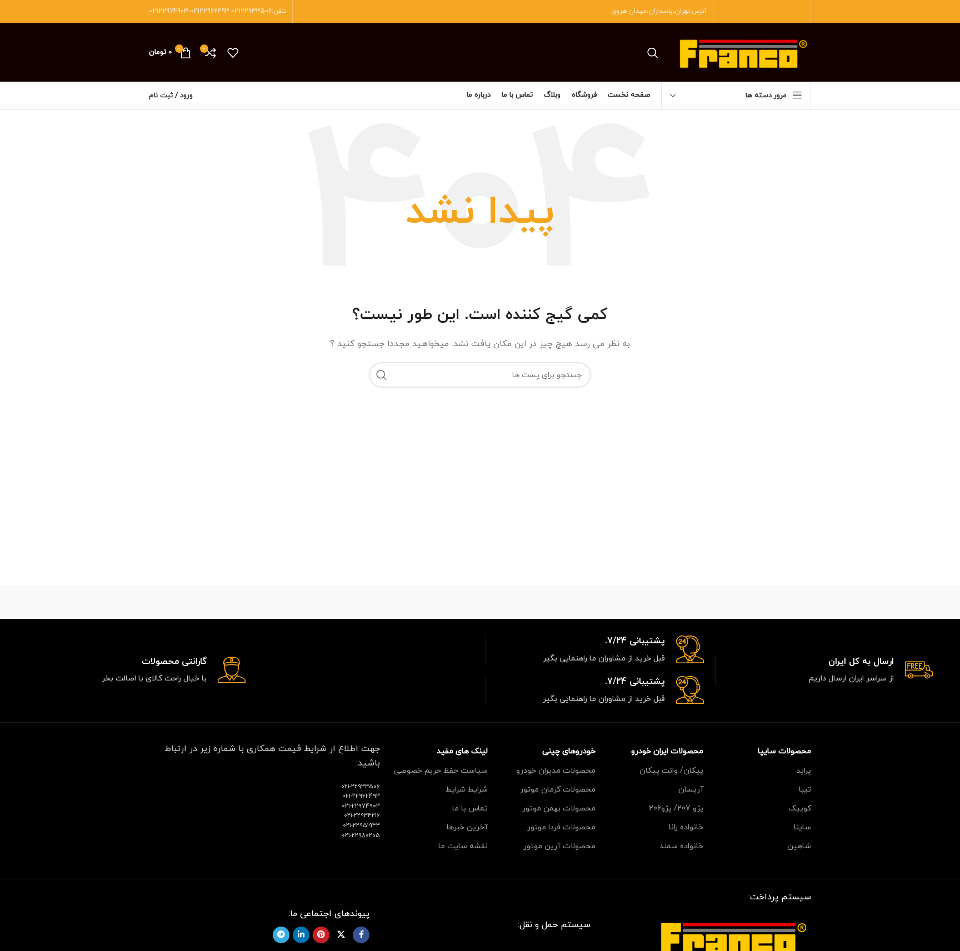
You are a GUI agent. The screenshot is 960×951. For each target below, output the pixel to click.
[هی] (669, 602)
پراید (803, 770)
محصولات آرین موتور (559, 846)
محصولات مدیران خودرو (556, 770)
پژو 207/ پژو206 (676, 808)
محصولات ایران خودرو (667, 751)
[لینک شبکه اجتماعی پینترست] (321, 935)
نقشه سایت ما (463, 846)
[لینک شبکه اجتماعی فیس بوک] (361, 935)
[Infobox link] (824, 670)
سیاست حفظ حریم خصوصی (441, 770)
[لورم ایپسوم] (480, 602)
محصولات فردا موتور (561, 827)
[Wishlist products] (233, 53)
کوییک (799, 808)
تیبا (805, 789)
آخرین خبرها (467, 827)
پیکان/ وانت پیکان (671, 770)
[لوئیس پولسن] (385, 602)
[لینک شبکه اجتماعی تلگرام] (281, 935)
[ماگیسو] (574, 602)
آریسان (690, 789)
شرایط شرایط (467, 789)
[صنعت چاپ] (196, 602)
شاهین (799, 846)
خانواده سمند (681, 846)
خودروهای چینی (569, 751)
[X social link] (341, 935)
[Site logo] (743, 52)
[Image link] (733, 937)
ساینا (802, 827)
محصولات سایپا (784, 751)
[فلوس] (290, 602)
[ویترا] (764, 602)
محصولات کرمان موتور (558, 789)
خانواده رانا (686, 827)
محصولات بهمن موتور (559, 808)
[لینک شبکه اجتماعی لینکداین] (301, 935)
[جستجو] (653, 53)
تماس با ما (470, 808)
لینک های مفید (462, 751)
